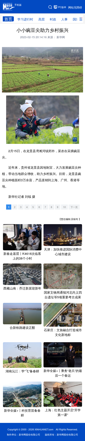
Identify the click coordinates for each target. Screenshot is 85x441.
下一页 (74, 207)
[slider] (69, 89)
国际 (76, 19)
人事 (64, 19)
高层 (41, 19)
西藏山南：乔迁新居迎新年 (22, 288)
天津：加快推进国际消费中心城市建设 (63, 251)
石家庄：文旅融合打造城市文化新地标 (63, 332)
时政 (53, 19)
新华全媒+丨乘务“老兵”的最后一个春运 (62, 373)
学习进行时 (25, 19)
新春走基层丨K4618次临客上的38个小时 (22, 256)
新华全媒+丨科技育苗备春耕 (22, 412)
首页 (8, 18)
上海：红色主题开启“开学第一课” (63, 412)
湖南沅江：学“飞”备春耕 (22, 371)
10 (64, 207)
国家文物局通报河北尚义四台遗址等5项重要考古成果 (63, 294)
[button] (5, 89)
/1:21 (17, 88)
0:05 (12, 88)
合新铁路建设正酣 (22, 327)
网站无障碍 (75, 7)
